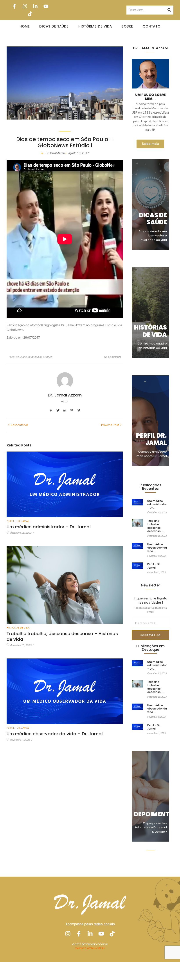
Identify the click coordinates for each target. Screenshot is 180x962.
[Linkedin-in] (35, 6)
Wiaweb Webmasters (89, 948)
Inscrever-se (150, 635)
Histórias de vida (18, 627)
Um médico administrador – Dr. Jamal (49, 527)
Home (25, 26)
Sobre (127, 26)
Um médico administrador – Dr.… (157, 504)
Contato (151, 26)
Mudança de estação (39, 357)
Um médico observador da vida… (157, 548)
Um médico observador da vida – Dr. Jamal (55, 734)
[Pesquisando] (169, 10)
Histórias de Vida (95, 26)
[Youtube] (46, 6)
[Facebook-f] (14, 6)
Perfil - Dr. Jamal (18, 521)
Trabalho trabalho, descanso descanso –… (156, 526)
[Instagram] (25, 6)
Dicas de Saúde (54, 26)
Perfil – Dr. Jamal (153, 565)
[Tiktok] (30, 14)
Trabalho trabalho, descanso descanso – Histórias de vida (62, 636)
